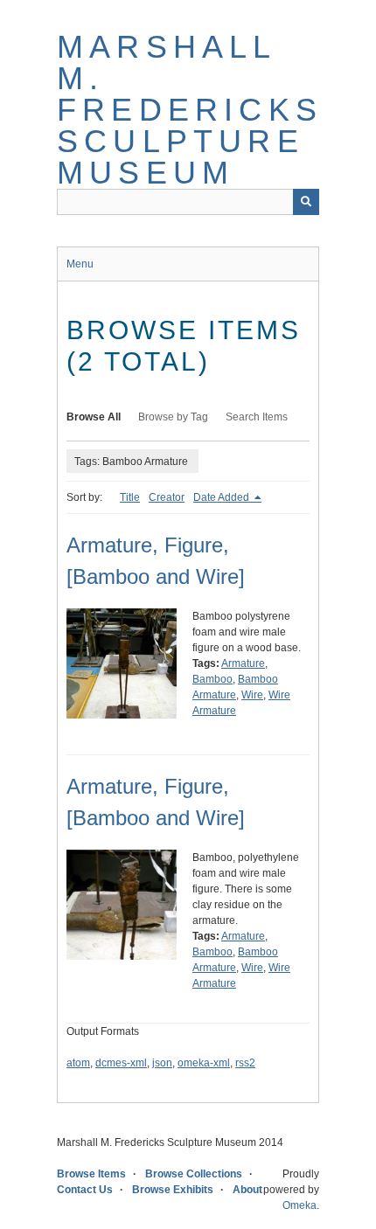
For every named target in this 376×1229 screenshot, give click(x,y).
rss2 (245, 1063)
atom (78, 1063)
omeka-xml (204, 1063)
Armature (243, 663)
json (162, 1063)
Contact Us (85, 1190)
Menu (80, 264)
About (247, 1190)
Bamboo (212, 679)
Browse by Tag (173, 417)
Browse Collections (193, 1174)
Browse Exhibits (172, 1190)
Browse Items (91, 1174)
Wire (252, 695)
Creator (167, 497)
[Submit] (306, 202)
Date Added (222, 497)
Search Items (257, 417)
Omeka (299, 1205)
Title (130, 497)
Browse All (93, 417)
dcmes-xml (121, 1063)
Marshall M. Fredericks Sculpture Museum (190, 110)
